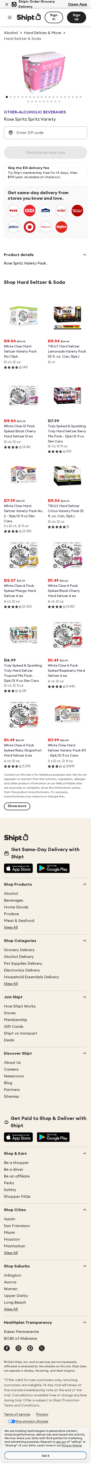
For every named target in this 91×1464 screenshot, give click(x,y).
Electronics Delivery (22, 970)
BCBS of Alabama (20, 1338)
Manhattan (14, 1246)
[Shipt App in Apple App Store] (18, 868)
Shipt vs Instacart (20, 1033)
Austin (9, 1219)
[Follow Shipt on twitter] (42, 1348)
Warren (10, 1289)
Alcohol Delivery (19, 957)
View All (11, 927)
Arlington (12, 1275)
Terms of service (17, 1414)
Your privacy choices (31, 1421)
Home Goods (16, 907)
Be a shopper (16, 1163)
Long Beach (15, 1302)
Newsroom (14, 1076)
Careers (11, 1069)
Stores (10, 1013)
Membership (15, 1020)
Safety (10, 1190)
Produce (11, 914)
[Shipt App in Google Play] (53, 868)
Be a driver (13, 1169)
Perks (9, 1183)
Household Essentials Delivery (31, 977)
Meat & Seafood (19, 921)
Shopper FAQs (17, 1197)
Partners (12, 1090)
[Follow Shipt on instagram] (18, 1348)
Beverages (13, 900)
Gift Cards (13, 1027)
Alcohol (11, 894)
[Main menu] (10, 17)
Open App (77, 4)
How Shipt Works (20, 1006)
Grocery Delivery (19, 950)
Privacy (42, 1414)
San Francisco (17, 1226)
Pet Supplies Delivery (23, 963)
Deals (9, 1040)
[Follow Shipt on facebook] (7, 1348)
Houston (12, 1239)
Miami (9, 1233)
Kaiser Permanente (21, 1332)
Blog (8, 1083)
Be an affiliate (17, 1176)
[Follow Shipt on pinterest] (30, 1348)
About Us (12, 1063)
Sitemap (11, 1096)
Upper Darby (16, 1296)
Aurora (10, 1282)
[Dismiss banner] (7, 4)
